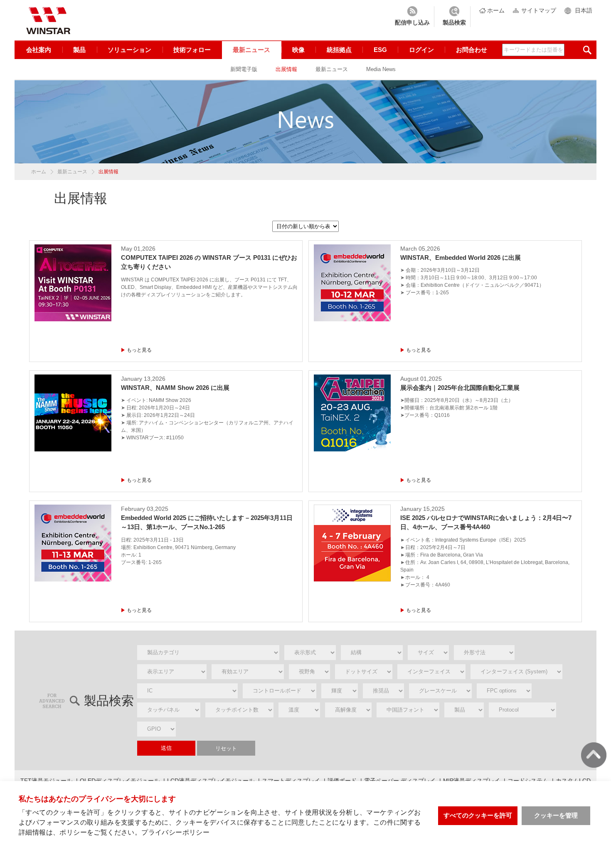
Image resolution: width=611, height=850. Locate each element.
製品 (79, 49)
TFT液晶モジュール (46, 780)
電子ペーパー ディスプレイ (400, 780)
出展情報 (286, 69)
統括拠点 (339, 49)
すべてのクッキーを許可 (477, 815)
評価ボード (342, 780)
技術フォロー (192, 49)
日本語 (583, 10)
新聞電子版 (243, 69)
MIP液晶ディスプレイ (471, 780)
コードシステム (528, 780)
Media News (381, 69)
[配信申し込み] (412, 16)
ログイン (421, 49)
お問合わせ (471, 49)
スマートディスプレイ (291, 780)
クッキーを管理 (556, 815)
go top (594, 755)
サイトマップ (538, 10)
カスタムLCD (573, 780)
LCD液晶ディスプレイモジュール (210, 780)
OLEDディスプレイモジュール (120, 780)
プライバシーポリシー (175, 832)
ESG (380, 49)
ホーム (496, 10)
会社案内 (38, 49)
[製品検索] (454, 16)
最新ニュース (251, 49)
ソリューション (129, 49)
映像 (298, 49)
